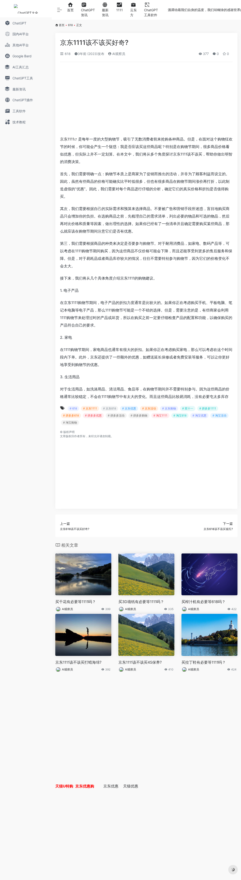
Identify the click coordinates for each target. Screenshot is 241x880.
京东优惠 (110, 786)
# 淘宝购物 (70, 422)
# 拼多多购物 (139, 415)
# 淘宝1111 (160, 415)
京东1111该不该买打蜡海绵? (78, 662)
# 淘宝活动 (219, 415)
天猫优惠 (130, 786)
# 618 (73, 408)
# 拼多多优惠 (93, 415)
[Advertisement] (146, 100)
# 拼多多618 (71, 415)
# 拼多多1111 (207, 408)
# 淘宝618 (179, 415)
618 (70, 25)
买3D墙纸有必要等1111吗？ (141, 601)
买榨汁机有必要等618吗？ (203, 601)
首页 (61, 25)
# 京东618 (109, 408)
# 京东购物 (169, 408)
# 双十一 (187, 408)
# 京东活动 (149, 408)
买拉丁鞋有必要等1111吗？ (203, 662)
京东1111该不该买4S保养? (140, 662)
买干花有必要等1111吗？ (75, 601)
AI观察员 (118, 54)
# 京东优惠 (129, 408)
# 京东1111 (90, 408)
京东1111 (67, 139)
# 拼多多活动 (116, 415)
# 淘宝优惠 (199, 415)
